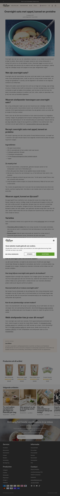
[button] (12, 254)
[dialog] (30, 248)
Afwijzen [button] (29, 254)
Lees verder (19, 250)
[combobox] (53, 240)
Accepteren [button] (45, 254)
